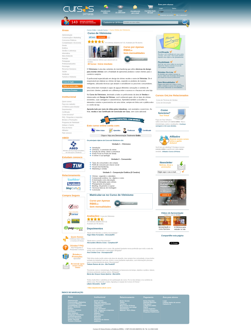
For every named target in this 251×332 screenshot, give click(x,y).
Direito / (71, 307)
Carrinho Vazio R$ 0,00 (150, 12)
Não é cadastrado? (181, 15)
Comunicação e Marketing (71, 38)
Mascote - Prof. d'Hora (127, 310)
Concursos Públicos (69, 40)
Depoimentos (67, 109)
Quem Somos (77, 237)
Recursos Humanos (69, 69)
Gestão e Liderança (69, 51)
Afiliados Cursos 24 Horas (171, 151)
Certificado (66, 112)
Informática (66, 53)
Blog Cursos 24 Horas (127, 305)
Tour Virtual (164, 116)
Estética (65, 48)
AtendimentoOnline (105, 12)
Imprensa (97, 321)
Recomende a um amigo (128, 307)
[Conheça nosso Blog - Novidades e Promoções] (73, 189)
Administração (67, 35)
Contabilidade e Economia (71, 43)
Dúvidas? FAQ (77, 246)
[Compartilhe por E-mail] (108, 37)
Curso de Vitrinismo (107, 216)
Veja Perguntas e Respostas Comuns (77, 249)
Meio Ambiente (67, 56)
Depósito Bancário (149, 302)
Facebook (123, 304)
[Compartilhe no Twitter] (92, 37)
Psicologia (66, 66)
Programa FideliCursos (151, 312)
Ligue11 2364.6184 (120, 12)
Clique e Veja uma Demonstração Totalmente (121, 136)
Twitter (122, 302)
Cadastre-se (167, 304)
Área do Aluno (67, 128)
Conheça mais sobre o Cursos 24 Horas (77, 240)
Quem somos (67, 102)
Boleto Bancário (149, 301)
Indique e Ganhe (68, 125)
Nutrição (65, 58)
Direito (64, 45)
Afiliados (65, 130)
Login (165, 301)
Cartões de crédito (149, 305)
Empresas (97, 316)
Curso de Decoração (163, 103)
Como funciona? (68, 115)
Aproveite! (77, 259)
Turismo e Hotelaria (69, 77)
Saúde (64, 72)
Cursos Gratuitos (149, 309)
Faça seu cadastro (68, 104)
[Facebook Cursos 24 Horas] (73, 184)
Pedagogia (66, 61)
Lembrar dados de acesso (172, 302)
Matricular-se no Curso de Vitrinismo (111, 195)
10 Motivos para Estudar (70, 107)
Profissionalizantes (69, 64)
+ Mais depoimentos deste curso (99, 288)
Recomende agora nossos (77, 265)
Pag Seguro (147, 304)
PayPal (145, 307)
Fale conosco (67, 133)
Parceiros (97, 318)
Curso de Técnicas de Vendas (167, 100)
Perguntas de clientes (101, 319)
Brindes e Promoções (69, 120)
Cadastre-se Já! (111, 22)
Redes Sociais (125, 301)
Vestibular (65, 74)
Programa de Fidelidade (70, 122)
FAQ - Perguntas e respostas (72, 117)
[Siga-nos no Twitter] (73, 179)
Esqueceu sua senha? (166, 15)
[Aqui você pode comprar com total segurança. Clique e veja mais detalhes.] (73, 221)
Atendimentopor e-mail (135, 12)
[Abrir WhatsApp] (244, 325)
